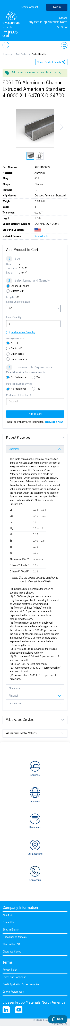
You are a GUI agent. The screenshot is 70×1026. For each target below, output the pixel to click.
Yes (38, 377)
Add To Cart (35, 414)
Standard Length (20, 286)
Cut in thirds (17, 354)
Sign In (57, 7)
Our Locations (35, 854)
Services (35, 775)
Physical (13, 696)
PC (10, 308)
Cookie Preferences (13, 992)
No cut (14, 343)
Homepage (7, 54)
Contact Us (8, 922)
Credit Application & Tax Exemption (21, 984)
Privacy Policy (10, 970)
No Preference (19, 377)
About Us (7, 915)
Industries (35, 801)
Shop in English (11, 929)
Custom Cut (17, 291)
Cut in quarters (19, 359)
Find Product (22, 54)
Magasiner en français (15, 937)
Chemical (14, 449)
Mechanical (15, 688)
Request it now (54, 422)
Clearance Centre (12, 951)
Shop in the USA (11, 944)
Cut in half (16, 348)
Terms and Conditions (14, 977)
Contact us (35, 880)
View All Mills (41, 236)
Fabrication (15, 703)
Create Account (29, 7)
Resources (35, 827)
